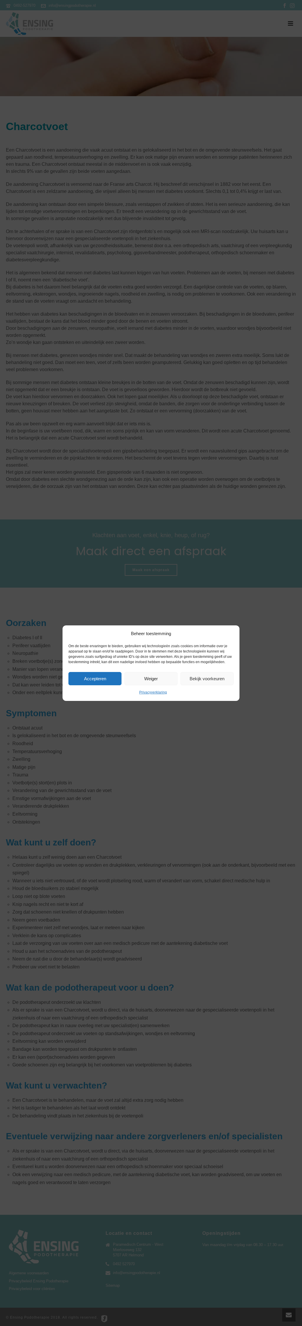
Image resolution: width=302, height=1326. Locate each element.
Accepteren (95, 678)
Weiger (151, 678)
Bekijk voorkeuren (207, 678)
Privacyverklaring (153, 692)
